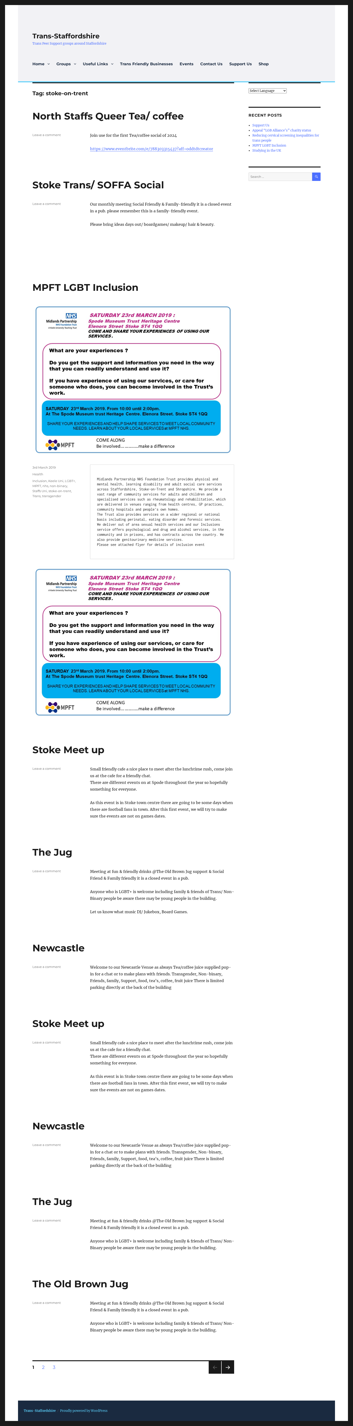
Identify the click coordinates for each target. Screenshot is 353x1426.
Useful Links (95, 64)
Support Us (240, 64)
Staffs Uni (39, 491)
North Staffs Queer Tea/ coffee (108, 116)
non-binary (58, 486)
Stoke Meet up (68, 750)
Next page (228, 1373)
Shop (264, 64)
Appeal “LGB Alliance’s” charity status (281, 130)
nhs (45, 486)
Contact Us (211, 64)
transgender (51, 496)
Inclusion (39, 481)
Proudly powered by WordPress (84, 1411)
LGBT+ (70, 481)
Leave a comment (46, 135)
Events (187, 64)
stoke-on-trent (60, 491)
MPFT (36, 486)
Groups (63, 64)
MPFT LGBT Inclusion (85, 287)
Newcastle (58, 948)
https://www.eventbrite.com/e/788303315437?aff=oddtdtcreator (151, 148)
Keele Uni (55, 481)
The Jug (52, 852)
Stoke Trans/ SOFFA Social (98, 185)
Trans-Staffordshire (66, 36)
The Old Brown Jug (80, 1284)
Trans (36, 496)
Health (37, 474)
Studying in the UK (266, 151)
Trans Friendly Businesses (146, 64)
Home (38, 64)
